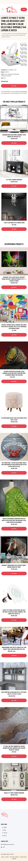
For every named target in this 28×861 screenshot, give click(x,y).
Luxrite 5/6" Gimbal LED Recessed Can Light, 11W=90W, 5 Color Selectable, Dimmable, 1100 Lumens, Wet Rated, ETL (14, 611)
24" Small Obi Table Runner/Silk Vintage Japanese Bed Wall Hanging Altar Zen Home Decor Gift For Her (14, 748)
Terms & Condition (14, 857)
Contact (5, 833)
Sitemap (14, 858)
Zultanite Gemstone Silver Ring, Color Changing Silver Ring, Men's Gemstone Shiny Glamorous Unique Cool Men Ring (14, 373)
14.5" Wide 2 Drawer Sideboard (14, 179)
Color (15, 70)
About (4, 835)
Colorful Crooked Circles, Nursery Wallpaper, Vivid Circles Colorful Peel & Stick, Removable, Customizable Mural (14, 326)
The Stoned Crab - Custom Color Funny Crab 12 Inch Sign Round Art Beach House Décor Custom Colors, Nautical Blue (14, 464)
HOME (5, 827)
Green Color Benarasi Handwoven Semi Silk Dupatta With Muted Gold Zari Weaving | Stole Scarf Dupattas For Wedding (14, 520)
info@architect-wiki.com (22, 1)
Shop (23, 9)
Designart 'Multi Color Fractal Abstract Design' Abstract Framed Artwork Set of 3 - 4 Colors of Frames (14, 279)
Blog (4, 830)
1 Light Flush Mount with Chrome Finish (14, 222)
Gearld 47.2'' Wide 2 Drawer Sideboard (14, 793)
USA (3, 1)
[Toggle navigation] (2, 9)
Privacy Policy (23, 857)
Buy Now (14, 85)
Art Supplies (10, 70)
